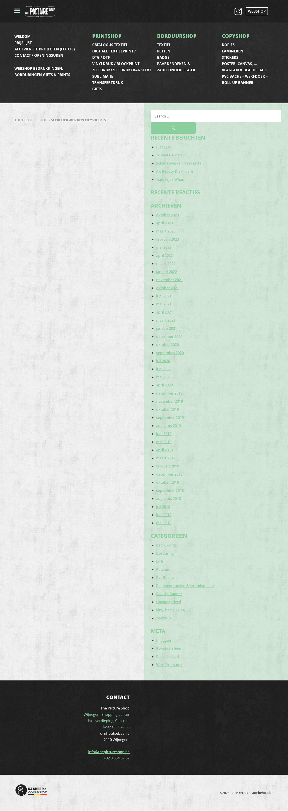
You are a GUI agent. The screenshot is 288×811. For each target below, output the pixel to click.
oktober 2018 (167, 482)
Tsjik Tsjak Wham (170, 179)
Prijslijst (23, 42)
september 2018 (170, 490)
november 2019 (169, 401)
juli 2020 (163, 360)
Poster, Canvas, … (239, 63)
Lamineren (232, 51)
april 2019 (164, 449)
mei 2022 (163, 247)
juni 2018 (163, 514)
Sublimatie (102, 76)
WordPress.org (169, 664)
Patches (163, 569)
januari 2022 (166, 271)
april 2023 (164, 223)
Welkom (22, 36)
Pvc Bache (165, 577)
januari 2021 (166, 328)
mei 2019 (163, 441)
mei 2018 (163, 522)
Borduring (165, 553)
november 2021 (169, 279)
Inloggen (163, 640)
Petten (163, 51)
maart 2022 (166, 263)
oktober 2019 (167, 409)
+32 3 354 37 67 (117, 758)
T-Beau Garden (169, 155)
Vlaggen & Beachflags (244, 70)
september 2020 (170, 352)
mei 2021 (163, 304)
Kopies (228, 44)
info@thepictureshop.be (109, 751)
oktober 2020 (167, 344)
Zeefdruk (164, 618)
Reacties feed (167, 656)
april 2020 (164, 385)
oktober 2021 (167, 287)
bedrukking (166, 545)
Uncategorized (168, 601)
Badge (163, 57)
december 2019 (169, 393)
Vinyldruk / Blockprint (116, 63)
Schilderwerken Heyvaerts (178, 163)
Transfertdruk (107, 82)
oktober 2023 (167, 214)
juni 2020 (163, 368)
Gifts (97, 88)
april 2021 (164, 312)
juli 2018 (163, 506)
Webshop (257, 11)
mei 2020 (163, 377)
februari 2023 (167, 239)
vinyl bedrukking (170, 610)
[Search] (173, 128)
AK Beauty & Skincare (174, 171)
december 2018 (169, 474)
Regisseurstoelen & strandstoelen (185, 585)
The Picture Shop (30, 119)
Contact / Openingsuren (38, 55)
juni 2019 (163, 433)
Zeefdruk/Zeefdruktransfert (121, 70)
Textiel (164, 44)
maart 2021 (166, 320)
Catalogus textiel (110, 44)
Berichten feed (168, 648)
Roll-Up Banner (169, 593)
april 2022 (164, 255)
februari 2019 (167, 466)
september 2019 (170, 417)
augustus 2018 (168, 498)
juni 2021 (163, 296)
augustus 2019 (168, 425)
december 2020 (169, 336)
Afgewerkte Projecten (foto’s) (44, 49)
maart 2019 (166, 458)
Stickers (230, 57)
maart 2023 (166, 231)
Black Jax (163, 147)
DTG (160, 561)
